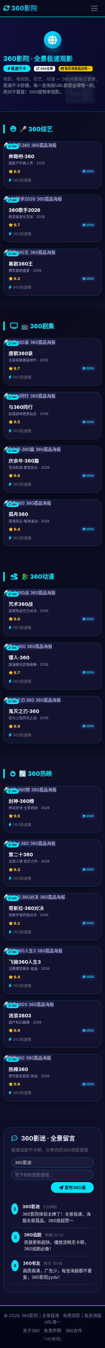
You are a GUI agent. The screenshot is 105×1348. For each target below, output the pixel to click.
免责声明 (52, 1330)
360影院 (23, 8)
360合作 (73, 1330)
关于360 (31, 1330)
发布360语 (74, 1187)
